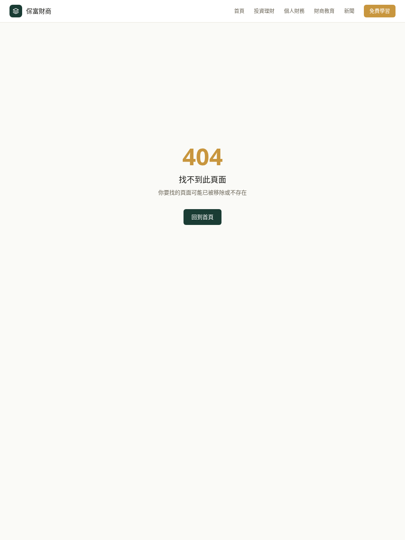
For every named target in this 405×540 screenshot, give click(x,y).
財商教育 (324, 10)
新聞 (349, 10)
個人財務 (294, 10)
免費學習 (379, 10)
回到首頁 (202, 217)
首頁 (239, 10)
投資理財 (264, 10)
